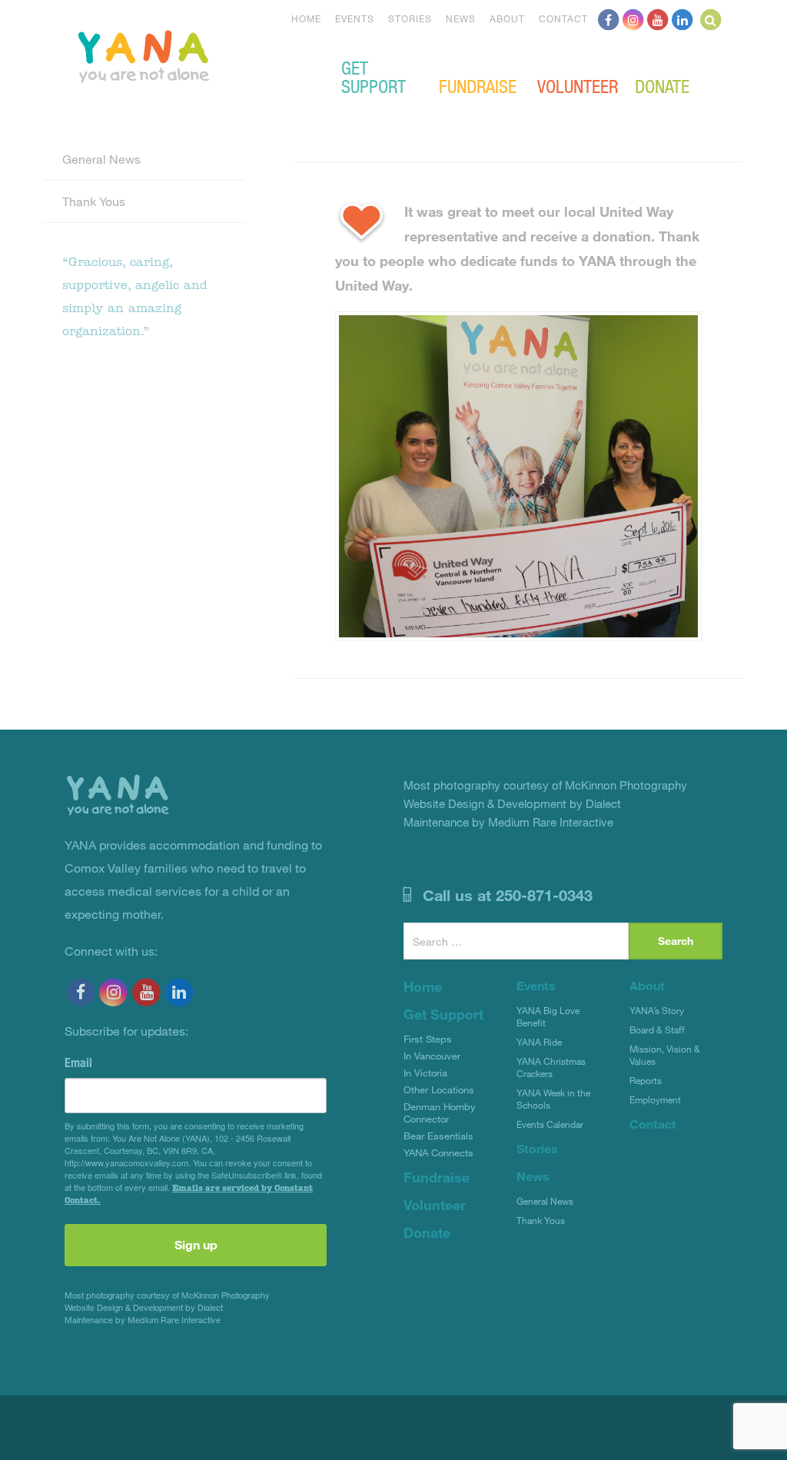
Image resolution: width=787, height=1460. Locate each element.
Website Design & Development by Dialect (144, 1307)
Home (306, 18)
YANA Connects (438, 1152)
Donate (662, 85)
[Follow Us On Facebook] (608, 18)
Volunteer (577, 85)
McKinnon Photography (225, 1295)
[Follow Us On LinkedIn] (682, 18)
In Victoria (425, 1072)
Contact (563, 18)
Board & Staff (657, 1029)
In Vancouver (431, 1055)
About (507, 18)
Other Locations (438, 1089)
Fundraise (477, 85)
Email (78, 1062)
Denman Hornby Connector (439, 1112)
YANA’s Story (656, 1010)
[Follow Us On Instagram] (633, 18)
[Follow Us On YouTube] (658, 18)
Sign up (196, 1244)
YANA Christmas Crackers (551, 1067)
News (461, 18)
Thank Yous (93, 201)
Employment (655, 1099)
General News (101, 158)
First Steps (427, 1039)
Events (354, 18)
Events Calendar (549, 1124)
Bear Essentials (438, 1135)
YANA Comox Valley (195, 54)
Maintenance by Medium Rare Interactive (143, 1320)
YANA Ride (539, 1042)
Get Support (373, 76)
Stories (410, 18)
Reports (645, 1080)
